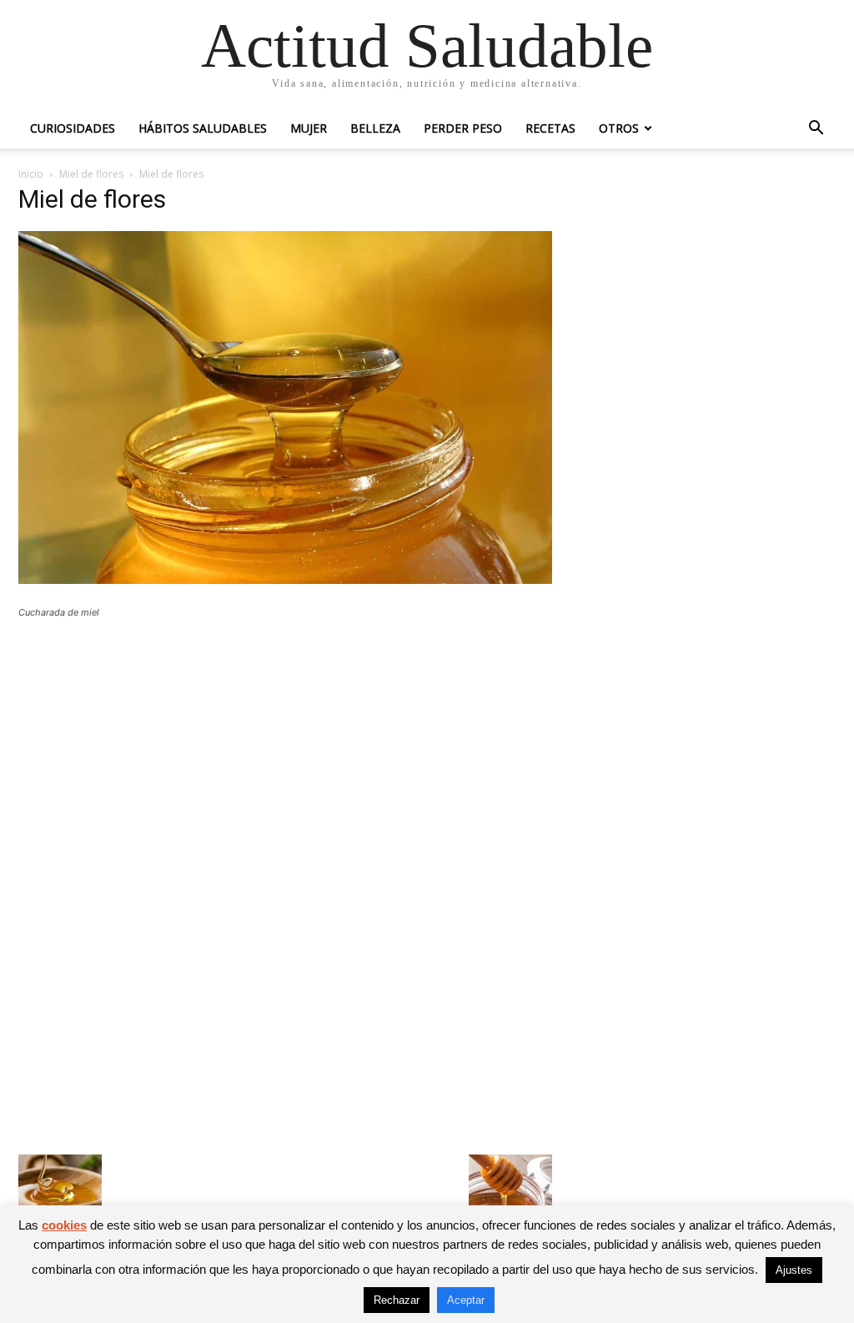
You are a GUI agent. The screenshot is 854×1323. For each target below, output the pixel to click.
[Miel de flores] (285, 579)
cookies (64, 1225)
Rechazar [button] (396, 1300)
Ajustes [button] (794, 1270)
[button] (816, 130)
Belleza (375, 128)
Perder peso (463, 128)
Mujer (308, 128)
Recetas (550, 128)
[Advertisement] (285, 754)
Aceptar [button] (466, 1300)
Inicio (30, 174)
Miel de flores (91, 174)
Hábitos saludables (202, 128)
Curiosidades (72, 128)
